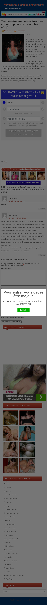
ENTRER (23, 310)
